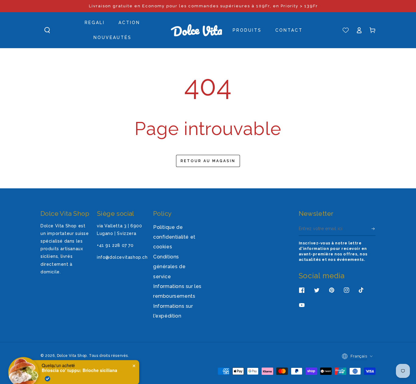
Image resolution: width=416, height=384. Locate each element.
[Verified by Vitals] (47, 372)
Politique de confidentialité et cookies (174, 237)
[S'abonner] (373, 229)
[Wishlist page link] (346, 30)
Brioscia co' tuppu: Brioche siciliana (79, 364)
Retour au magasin (208, 161)
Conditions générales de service (169, 266)
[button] (47, 30)
